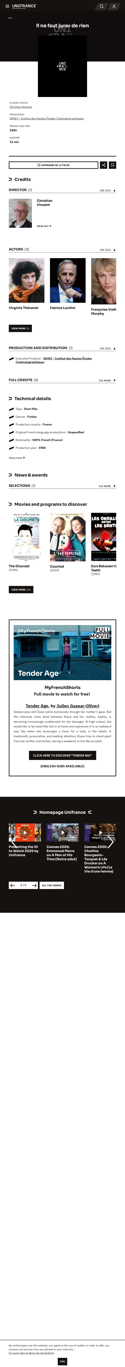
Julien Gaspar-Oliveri (77, 705)
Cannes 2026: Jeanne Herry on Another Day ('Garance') (97, 853)
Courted (57, 566)
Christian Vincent (21, 107)
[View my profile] (114, 6)
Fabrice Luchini (62, 308)
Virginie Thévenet (23, 308)
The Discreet (19, 566)
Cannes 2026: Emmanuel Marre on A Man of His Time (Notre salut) (24, 853)
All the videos (51, 885)
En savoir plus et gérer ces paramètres (31, 1353)
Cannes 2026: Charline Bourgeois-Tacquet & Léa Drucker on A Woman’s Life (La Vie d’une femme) (61, 859)
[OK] (62, 1361)
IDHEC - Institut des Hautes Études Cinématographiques (47, 118)
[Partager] (103, 165)
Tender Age (37, 705)
